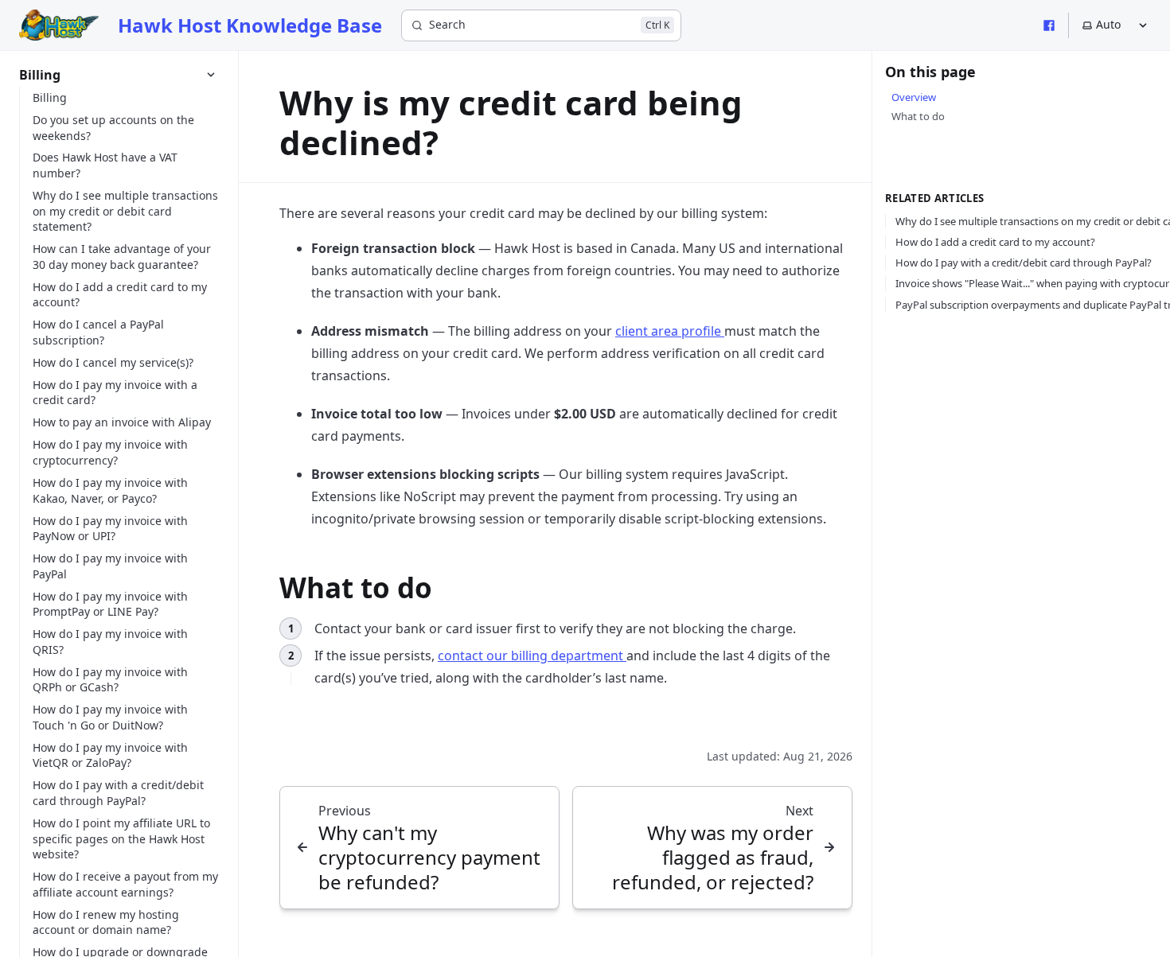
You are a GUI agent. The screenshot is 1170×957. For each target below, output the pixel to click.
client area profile (669, 331)
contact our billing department (532, 655)
